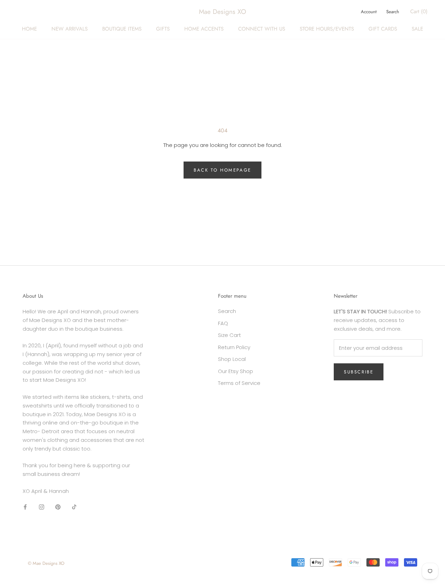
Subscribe (358, 372)
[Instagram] (41, 507)
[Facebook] (25, 507)
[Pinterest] (57, 507)
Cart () (419, 11)
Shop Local (232, 359)
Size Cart (229, 335)
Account (369, 11)
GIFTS (163, 29)
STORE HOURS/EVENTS (327, 29)
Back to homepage (222, 170)
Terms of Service (239, 383)
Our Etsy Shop (235, 371)
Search (392, 11)
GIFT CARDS (383, 29)
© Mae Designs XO (46, 563)
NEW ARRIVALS (69, 29)
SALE (417, 29)
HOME (29, 29)
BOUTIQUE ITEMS (121, 29)
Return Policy (234, 347)
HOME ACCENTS (204, 29)
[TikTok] (74, 507)
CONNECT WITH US (261, 29)
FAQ (223, 323)
